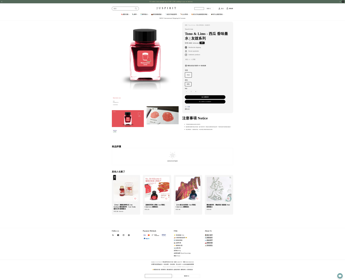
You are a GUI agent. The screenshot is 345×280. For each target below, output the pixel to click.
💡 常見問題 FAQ (179, 235)
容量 (186, 70)
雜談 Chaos (177, 255)
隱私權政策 (170, 269)
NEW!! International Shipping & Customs (172, 18)
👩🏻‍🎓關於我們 (209, 235)
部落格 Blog (177, 250)
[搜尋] (136, 8)
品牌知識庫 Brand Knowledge (182, 253)
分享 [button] (188, 106)
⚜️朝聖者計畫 (156, 269)
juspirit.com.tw (189, 266)
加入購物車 (205, 97)
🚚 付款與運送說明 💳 (180, 237)
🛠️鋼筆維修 (209, 237)
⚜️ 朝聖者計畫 (178, 245)
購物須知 (183, 269)
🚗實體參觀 (209, 243)
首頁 (186, 25)
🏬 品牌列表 (177, 243)
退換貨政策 (177, 269)
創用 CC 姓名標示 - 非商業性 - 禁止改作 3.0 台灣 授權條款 (175, 264)
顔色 (186, 80)
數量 (186, 88)
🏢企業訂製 (177, 248)
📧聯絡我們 (209, 240)
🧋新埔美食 (209, 245)
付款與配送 (190, 269)
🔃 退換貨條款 (178, 240)
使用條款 (163, 269)
